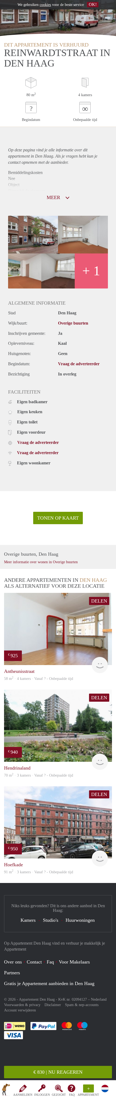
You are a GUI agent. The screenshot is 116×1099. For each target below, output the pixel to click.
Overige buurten (73, 323)
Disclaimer (53, 1005)
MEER (54, 197)
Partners (12, 972)
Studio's (50, 920)
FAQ (72, 1094)
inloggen (42, 1094)
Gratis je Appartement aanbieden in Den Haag (49, 983)
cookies (45, 5)
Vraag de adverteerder (79, 363)
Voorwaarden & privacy (22, 1005)
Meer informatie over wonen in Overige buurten (41, 562)
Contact (34, 962)
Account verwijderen (20, 1010)
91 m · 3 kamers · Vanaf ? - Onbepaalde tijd (38, 872)
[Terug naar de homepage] (6, 1090)
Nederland (99, 999)
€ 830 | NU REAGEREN (58, 1072)
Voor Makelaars (74, 962)
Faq (50, 962)
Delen (99, 601)
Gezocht (59, 1094)
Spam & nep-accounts (81, 1005)
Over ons (13, 962)
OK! (93, 4)
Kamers (28, 920)
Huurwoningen (80, 920)
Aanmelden (22, 1094)
